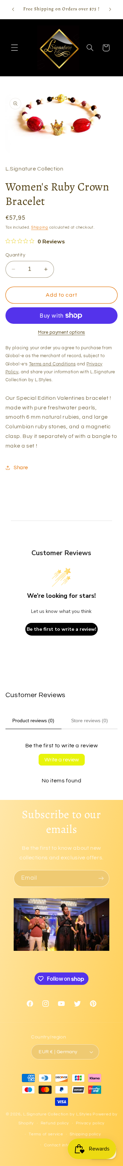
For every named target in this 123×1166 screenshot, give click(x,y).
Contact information (65, 1145)
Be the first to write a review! (61, 629)
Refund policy (55, 1123)
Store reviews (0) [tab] (89, 720)
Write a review (61, 759)
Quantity (15, 255)
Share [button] (21, 467)
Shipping (39, 227)
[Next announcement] (110, 9)
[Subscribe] (101, 878)
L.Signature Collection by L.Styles (57, 1114)
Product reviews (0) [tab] (33, 720)
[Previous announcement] (12, 9)
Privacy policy (90, 1123)
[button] (14, 48)
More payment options (61, 332)
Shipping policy (85, 1134)
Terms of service (46, 1134)
